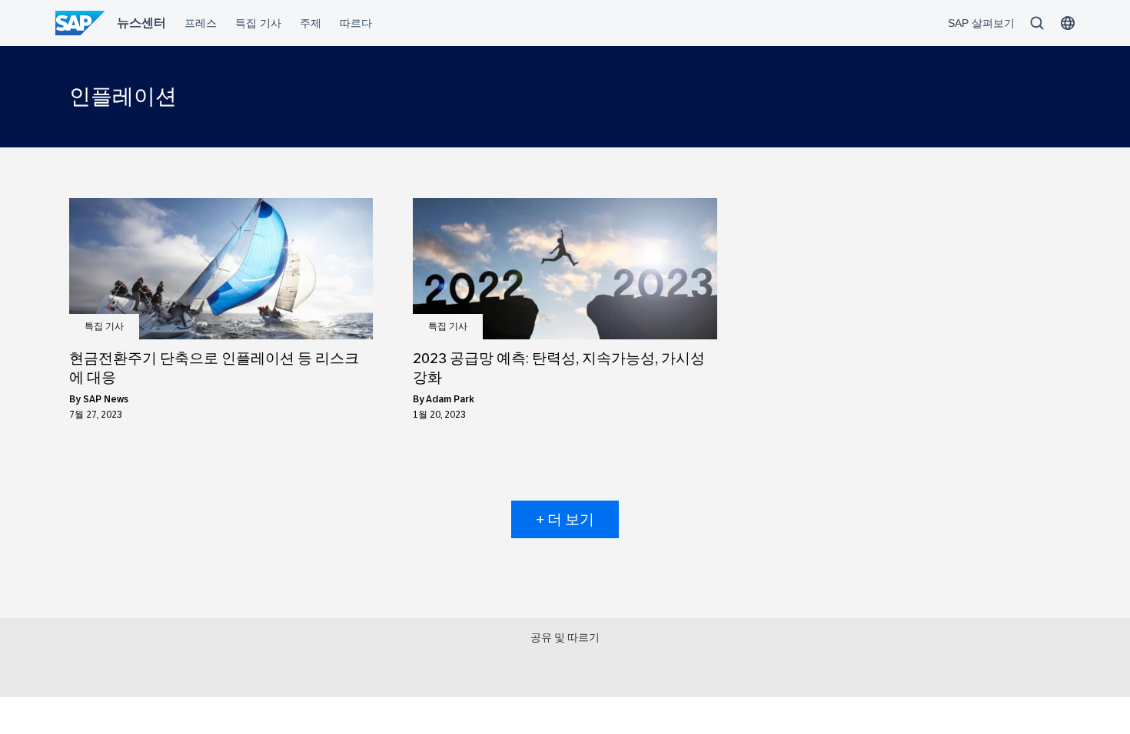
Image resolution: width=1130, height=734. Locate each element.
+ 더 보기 (565, 519)
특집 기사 (104, 326)
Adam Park (450, 399)
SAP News (105, 399)
